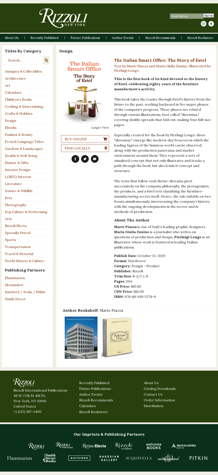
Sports (10, 240)
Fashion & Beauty (19, 134)
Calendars (13, 92)
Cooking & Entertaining (24, 106)
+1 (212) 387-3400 (27, 411)
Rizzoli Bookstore (93, 412)
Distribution (153, 406)
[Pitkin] (198, 458)
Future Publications (95, 388)
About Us (151, 383)
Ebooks (11, 127)
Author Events (90, 394)
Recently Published (94, 383)
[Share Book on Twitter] (85, 159)
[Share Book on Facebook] (75, 159)
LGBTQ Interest (18, 177)
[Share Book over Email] (95, 159)
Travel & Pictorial (19, 254)
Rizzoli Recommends (96, 400)
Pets (8, 198)
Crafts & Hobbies (19, 113)
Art (7, 85)
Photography (15, 205)
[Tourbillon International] (169, 458)
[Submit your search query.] (46, 60)
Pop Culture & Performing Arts (26, 215)
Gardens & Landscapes (24, 148)
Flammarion (15, 278)
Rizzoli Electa (16, 226)
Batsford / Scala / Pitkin (25, 292)
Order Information (159, 400)
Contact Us (153, 394)
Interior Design (17, 170)
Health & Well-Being (21, 156)
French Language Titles (24, 141)
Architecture (15, 78)
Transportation (18, 247)
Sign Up (209, 15)
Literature (13, 184)
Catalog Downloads (160, 388)
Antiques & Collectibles (23, 71)
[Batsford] (79, 458)
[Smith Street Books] (49, 458)
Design (10, 120)
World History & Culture (24, 261)
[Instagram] (203, 24)
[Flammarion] (19, 458)
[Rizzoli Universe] (64, 445)
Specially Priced (17, 233)
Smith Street (15, 299)
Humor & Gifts (17, 163)
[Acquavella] (139, 458)
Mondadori (14, 285)
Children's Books (18, 99)
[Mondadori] (183, 446)
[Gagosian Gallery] (109, 458)
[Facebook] (211, 24)
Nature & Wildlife (19, 191)
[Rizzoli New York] (63, 18)
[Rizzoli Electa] (94, 446)
